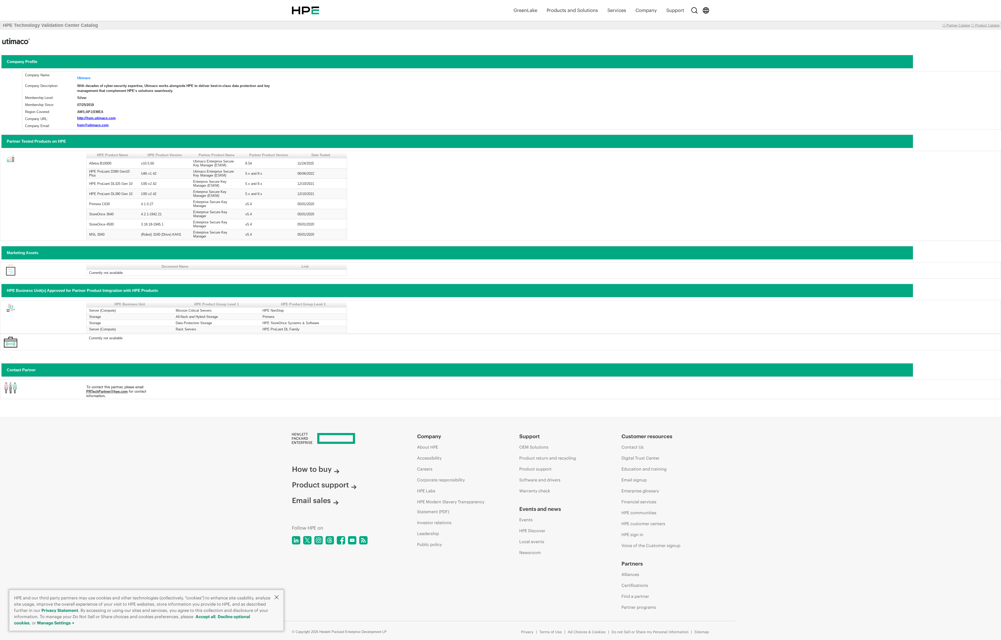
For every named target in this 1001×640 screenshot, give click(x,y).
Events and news (540, 509)
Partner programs (638, 607)
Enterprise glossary (640, 490)
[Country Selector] (706, 10)
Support (675, 10)
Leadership (428, 533)
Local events (531, 541)
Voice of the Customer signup (650, 545)
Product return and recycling (547, 458)
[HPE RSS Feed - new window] (363, 540)
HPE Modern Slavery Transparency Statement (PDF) (450, 506)
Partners (632, 563)
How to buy (312, 469)
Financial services (638, 501)
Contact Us (632, 447)
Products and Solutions (572, 10)
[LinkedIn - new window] (296, 540)
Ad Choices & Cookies (587, 632)
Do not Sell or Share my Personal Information (650, 632)
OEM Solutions (533, 447)
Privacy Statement (59, 610)
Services (616, 10)
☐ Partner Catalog (956, 25)
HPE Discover (532, 530)
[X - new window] (307, 540)
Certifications (634, 585)
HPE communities (638, 512)
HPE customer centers (643, 523)
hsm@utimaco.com (93, 125)
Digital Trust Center (640, 458)
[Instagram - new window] (318, 540)
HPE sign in (632, 534)
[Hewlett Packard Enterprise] (305, 10)
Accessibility (429, 458)
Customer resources (646, 436)
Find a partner (635, 596)
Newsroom (530, 552)
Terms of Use (550, 632)
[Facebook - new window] (341, 540)
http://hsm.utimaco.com (96, 118)
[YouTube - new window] (352, 540)
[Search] (694, 10)
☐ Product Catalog (985, 25)
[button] (276, 597)
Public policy (429, 544)
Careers (424, 469)
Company (646, 10)
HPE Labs (426, 490)
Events (526, 519)
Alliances (630, 574)
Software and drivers (539, 479)
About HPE (427, 447)
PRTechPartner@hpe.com (107, 391)
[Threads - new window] (330, 540)
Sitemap (701, 632)
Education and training (644, 469)
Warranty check (534, 490)
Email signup (634, 479)
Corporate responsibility (441, 479)
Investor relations (434, 522)
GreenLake (525, 10)
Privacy (527, 632)
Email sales (311, 500)
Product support (320, 485)
